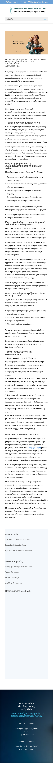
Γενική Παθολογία (12, 577)
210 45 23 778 (11, 539)
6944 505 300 (23, 539)
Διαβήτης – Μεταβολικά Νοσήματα (18, 566)
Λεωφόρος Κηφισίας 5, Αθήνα (26, 728)
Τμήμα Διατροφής (12, 572)
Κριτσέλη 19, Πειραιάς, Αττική (26, 746)
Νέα (18, 66)
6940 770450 (21, 2)
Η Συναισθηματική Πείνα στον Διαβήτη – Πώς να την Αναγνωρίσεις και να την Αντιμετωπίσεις (25, 61)
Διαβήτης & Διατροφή (13, 583)
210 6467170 (28, 734)
